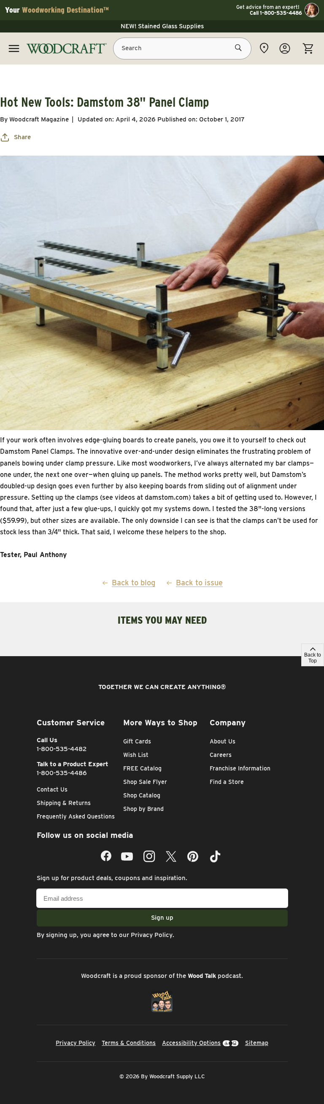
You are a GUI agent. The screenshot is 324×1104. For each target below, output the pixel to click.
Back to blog (133, 583)
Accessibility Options (191, 1042)
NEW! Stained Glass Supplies (162, 26)
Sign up (162, 917)
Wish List (135, 754)
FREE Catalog (142, 768)
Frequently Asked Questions (76, 816)
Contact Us (52, 789)
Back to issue (199, 583)
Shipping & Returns (64, 803)
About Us (222, 741)
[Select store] (264, 48)
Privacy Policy (152, 935)
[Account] (285, 48)
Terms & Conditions (129, 1042)
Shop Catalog (141, 795)
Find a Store (227, 781)
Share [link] (22, 137)
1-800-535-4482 (62, 749)
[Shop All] (14, 48)
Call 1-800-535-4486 (276, 13)
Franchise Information (240, 768)
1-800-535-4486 (62, 773)
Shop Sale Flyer (145, 781)
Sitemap (256, 1042)
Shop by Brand (143, 808)
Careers (221, 754)
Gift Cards (137, 741)
